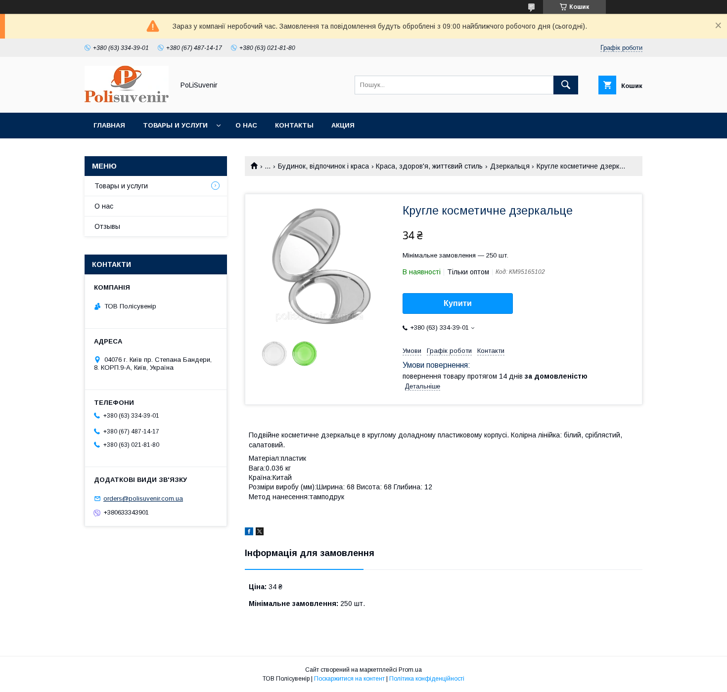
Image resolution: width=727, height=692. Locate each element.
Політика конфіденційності (426, 678)
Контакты (294, 125)
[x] (260, 533)
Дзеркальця (510, 166)
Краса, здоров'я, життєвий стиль (429, 166)
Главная (109, 125)
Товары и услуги (175, 125)
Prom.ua (410, 669)
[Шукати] (565, 85)
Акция (343, 125)
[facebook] (249, 533)
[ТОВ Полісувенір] (127, 100)
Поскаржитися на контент (349, 678)
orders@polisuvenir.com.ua (143, 498)
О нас (246, 125)
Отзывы (107, 226)
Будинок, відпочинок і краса (323, 166)
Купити (458, 303)
